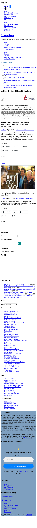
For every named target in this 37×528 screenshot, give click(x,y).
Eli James (7, 332)
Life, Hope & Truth (9, 345)
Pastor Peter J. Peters (10, 355)
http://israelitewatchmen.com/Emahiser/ (15, 340)
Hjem (5, 11)
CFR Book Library (9, 382)
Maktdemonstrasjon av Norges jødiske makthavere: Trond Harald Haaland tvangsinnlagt (15, 124)
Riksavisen (7, 35)
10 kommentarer (29, 198)
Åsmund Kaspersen (9, 313)
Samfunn (6, 44)
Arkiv (2, 304)
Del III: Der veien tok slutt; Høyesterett (15, 284)
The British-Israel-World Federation (14, 362)
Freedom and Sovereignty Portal (13, 385)
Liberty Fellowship (9, 408)
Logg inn (7, 484)
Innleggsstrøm (8, 486)
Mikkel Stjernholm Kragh (11, 349)
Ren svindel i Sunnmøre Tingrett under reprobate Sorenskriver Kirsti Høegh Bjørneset (18, 293)
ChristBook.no (8, 14)
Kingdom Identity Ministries (12, 344)
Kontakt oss (7, 19)
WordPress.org (8, 489)
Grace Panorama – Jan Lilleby (12, 387)
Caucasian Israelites (9, 321)
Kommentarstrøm (9, 487)
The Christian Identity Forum (12, 363)
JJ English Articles (9, 49)
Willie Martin (8, 370)
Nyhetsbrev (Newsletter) (11, 13)
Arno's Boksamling (9, 378)
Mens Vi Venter (8, 347)
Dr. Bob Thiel (8, 331)
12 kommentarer (29, 130)
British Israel (7, 316)
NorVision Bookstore (10, 16)
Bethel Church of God (10, 314)
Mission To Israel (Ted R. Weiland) (14, 350)
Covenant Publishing (10, 327)
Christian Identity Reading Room (13, 383)
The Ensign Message (10, 365)
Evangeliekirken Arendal (11, 334)
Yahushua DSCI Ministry (11, 371)
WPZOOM (29, 515)
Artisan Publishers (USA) (11, 311)
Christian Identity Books (11, 324)
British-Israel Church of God (12, 318)
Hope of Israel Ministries (11, 339)
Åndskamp (7, 46)
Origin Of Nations (9, 388)
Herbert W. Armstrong (10, 337)
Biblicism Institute (9, 402)
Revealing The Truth (10, 357)
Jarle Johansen (20, 130)
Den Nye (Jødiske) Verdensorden (13, 47)
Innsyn (6, 342)
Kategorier (4, 251)
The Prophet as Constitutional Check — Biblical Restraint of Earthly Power (18, 296)
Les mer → (4, 163)
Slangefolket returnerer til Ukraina (14, 77)
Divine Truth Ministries (11, 329)
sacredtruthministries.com (11, 358)
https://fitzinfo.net (9, 407)
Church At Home (9, 326)
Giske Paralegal (8, 18)
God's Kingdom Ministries (11, 336)
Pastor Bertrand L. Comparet (12, 354)
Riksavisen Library (9, 392)
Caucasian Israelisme (10, 319)
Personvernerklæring (6, 496)
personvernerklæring (25, 471)
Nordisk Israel (8, 352)
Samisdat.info (8, 395)
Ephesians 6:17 (27, 438)
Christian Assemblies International (14, 323)
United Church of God (10, 368)
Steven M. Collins (9, 360)
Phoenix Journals (9, 390)
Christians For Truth (10, 403)
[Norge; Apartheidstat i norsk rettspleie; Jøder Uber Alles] (18, 189)
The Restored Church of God (12, 367)
